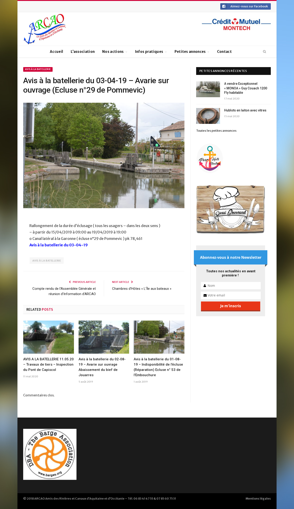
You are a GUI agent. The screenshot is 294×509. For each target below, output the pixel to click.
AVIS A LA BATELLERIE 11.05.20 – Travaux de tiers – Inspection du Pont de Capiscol (48, 364)
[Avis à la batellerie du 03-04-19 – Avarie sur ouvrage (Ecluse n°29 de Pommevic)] (103, 156)
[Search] (264, 51)
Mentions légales (258, 498)
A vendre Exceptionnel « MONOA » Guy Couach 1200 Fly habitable (245, 88)
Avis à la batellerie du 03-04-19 (58, 245)
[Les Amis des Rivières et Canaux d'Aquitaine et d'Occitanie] (45, 29)
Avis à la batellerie (38, 69)
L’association (83, 51)
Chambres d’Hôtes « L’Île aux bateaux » (141, 289)
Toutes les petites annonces (216, 131)
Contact (224, 51)
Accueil (56, 51)
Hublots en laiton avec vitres (245, 110)
